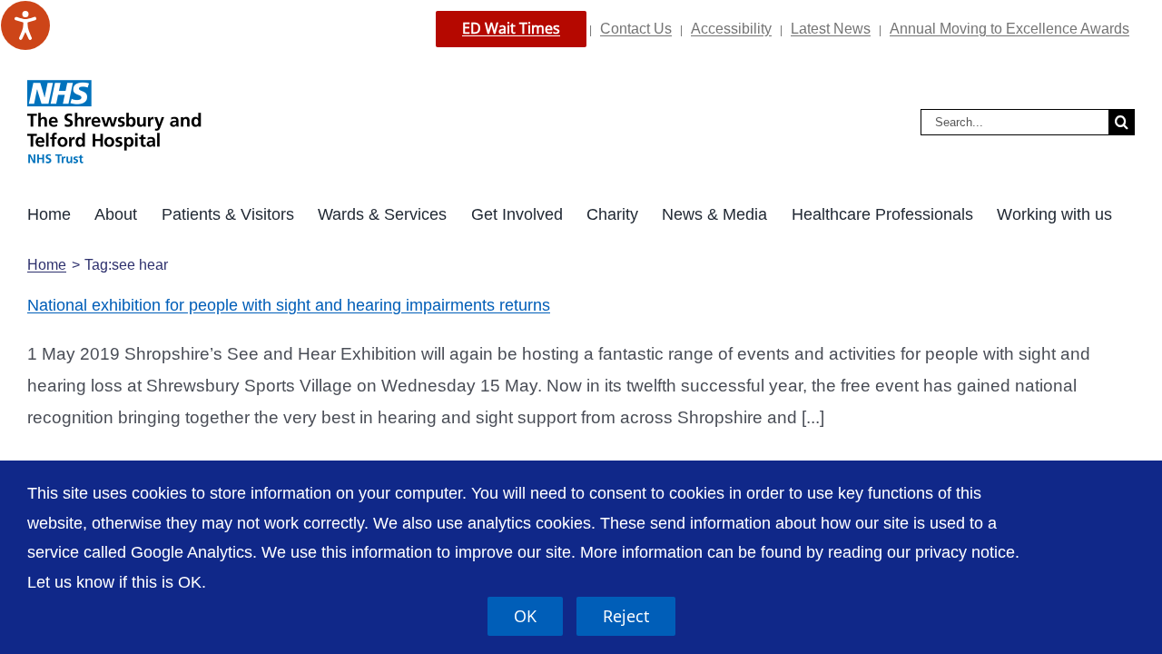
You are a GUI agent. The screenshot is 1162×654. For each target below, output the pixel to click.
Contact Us (636, 28)
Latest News (831, 28)
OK (525, 616)
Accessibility (731, 28)
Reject (626, 616)
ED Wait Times (511, 28)
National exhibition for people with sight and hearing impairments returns (288, 305)
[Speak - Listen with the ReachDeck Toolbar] (25, 25)
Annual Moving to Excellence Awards (1009, 28)
